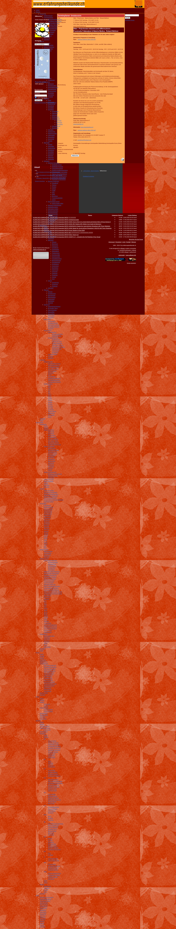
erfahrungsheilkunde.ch (39, 249)
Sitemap (133, 242)
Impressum (112, 242)
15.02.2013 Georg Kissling (91, 171)
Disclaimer (119, 242)
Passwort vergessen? (41, 102)
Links (123, 242)
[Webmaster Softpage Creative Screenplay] (120, 260)
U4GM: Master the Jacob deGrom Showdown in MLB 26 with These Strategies (90, 228)
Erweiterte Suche (129, 20)
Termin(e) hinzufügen (40, 181)
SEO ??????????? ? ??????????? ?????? (80, 232)
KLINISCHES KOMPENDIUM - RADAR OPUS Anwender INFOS (50, 217)
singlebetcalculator (73, 219)
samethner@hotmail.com (84, 140)
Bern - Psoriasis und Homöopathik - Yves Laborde (48, 172)
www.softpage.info (131, 255)
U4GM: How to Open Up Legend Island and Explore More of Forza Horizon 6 (89, 222)
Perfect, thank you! (73, 234)
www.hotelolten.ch (78, 124)
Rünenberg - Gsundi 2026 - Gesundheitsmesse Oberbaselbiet (51, 178)
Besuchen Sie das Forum (136, 239)
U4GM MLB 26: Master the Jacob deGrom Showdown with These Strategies (89, 226)
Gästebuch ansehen (88, 176)
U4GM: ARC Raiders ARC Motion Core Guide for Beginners (84, 224)
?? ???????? (72, 217)
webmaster (122, 255)
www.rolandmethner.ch (87, 127)
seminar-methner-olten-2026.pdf (87, 39)
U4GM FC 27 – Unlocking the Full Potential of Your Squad (84, 237)
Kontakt (128, 242)
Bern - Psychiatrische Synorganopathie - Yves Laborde (49, 175)
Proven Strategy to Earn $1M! (76, 230)
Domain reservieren (131, 263)
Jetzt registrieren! (51, 102)
